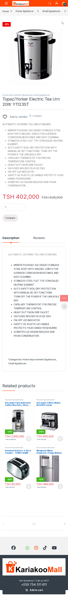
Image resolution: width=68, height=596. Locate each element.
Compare (37, 115)
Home (5, 11)
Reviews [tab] (39, 238)
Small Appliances (51, 11)
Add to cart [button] (29, 438)
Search (50, 3)
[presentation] (65, 524)
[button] (62, 23)
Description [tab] (10, 238)
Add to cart (36, 590)
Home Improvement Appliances (17, 95)
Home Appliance (24, 11)
